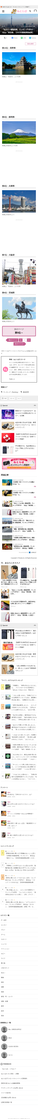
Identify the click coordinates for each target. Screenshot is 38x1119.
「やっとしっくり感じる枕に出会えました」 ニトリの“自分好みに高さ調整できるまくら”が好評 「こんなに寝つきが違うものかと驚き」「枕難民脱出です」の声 (24, 769)
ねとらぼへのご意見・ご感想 (10, 1074)
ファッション (5, 949)
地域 (2, 992)
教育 (2, 1006)
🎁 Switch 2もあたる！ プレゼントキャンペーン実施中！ (15, 6)
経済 (2, 1011)
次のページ (19, 344)
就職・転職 (4, 1001)
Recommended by (24, 552)
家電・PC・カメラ (7, 996)
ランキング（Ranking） (11, 392)
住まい (3, 973)
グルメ (3, 929)
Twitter (11, 379)
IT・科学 (3, 920)
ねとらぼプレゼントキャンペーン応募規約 (14, 1078)
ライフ (3, 26)
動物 (2, 977)
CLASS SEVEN (13, 1046)
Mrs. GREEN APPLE (14, 1029)
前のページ (13, 340)
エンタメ (4, 925)
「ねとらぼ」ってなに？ (8, 1069)
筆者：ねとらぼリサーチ (17, 359)
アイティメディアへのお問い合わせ (12, 1088)
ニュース (4, 944)
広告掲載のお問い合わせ (8, 1097)
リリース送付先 (6, 1093)
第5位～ (19, 332)
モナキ (10, 1055)
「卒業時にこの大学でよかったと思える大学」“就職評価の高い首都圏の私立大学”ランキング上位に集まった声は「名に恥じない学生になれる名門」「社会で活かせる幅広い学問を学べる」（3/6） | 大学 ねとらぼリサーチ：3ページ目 (20, 870)
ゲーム (3, 934)
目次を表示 (30, 43)
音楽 (2, 1015)
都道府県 (26, 392)
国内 (2, 982)
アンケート (4, 787)
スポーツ (4, 939)
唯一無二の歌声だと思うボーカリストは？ (20, 835)
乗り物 (3, 963)
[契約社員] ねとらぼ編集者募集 (10, 1083)
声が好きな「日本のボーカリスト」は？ (19, 794)
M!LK (10, 1038)
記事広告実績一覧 (6, 1102)
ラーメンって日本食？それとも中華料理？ (20, 814)
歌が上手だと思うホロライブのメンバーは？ (21, 804)
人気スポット (5, 968)
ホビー (3, 953)
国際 (2, 987)
